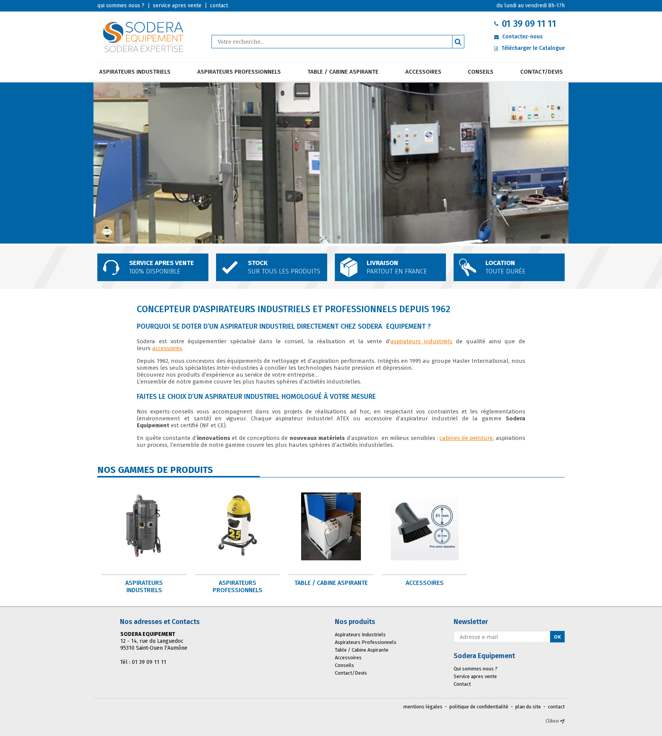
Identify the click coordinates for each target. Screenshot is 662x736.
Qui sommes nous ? (476, 669)
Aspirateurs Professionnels (239, 71)
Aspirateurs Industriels (134, 71)
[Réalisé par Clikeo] (562, 721)
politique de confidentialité (478, 707)
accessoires (167, 348)
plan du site (528, 707)
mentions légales (422, 707)
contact (556, 707)
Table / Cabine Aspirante (343, 71)
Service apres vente (475, 676)
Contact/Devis (541, 71)
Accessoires (423, 71)
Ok (557, 637)
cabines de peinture (466, 438)
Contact (462, 684)
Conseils (480, 71)
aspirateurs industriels (421, 341)
